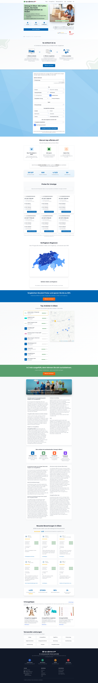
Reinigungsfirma (59, 1)
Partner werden (61, 670)
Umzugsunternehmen (42, 640)
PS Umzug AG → (62, 556)
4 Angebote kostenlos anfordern (49, 128)
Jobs (65, 1)
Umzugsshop (60, 671)
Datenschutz (43, 674)
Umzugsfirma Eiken (37, 36)
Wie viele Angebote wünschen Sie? (49, 119)
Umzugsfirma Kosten (55, 644)
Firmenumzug (68, 637)
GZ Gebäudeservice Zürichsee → (30, 556)
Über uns (42, 670)
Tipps (46, 1)
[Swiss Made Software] (71, 33)
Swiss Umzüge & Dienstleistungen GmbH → (31, 583)
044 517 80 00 (27, 670)
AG (32, 36)
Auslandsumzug (30, 644)
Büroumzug (55, 640)
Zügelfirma (55, 637)
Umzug (29, 637)
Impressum (43, 673)
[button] (55, 321)
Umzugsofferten (43, 637)
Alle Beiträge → (71, 602)
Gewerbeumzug (68, 640)
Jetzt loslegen (36, 29)
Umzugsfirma (51, 1)
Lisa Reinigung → (45, 556)
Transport (42, 644)
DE (73, 1)
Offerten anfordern (49, 65)
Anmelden (69, 1)
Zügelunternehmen (29, 640)
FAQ (42, 671)
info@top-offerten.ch (28, 671)
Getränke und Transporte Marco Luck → (66, 583)
